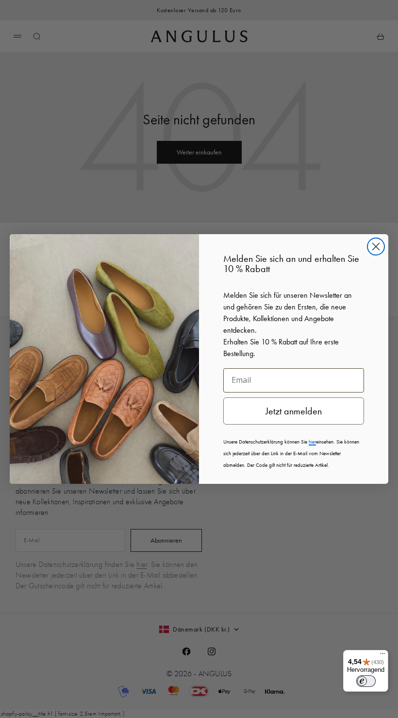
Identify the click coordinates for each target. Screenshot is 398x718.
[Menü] (382, 656)
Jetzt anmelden (293, 411)
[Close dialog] (375, 246)
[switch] (366, 681)
